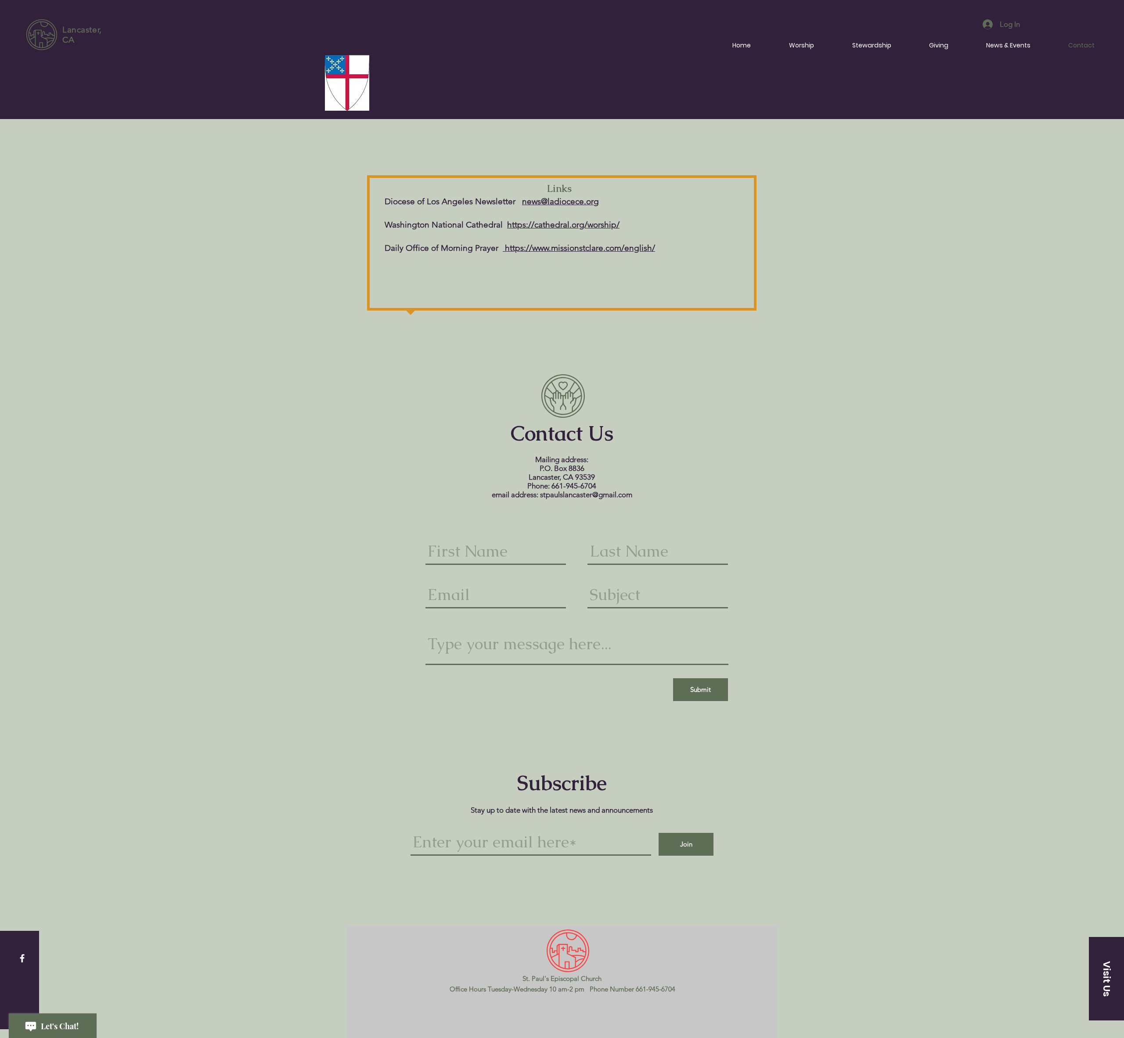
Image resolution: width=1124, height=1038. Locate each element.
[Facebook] (22, 958)
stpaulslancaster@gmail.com (586, 494)
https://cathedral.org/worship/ (563, 225)
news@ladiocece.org (560, 201)
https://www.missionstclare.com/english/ (579, 248)
